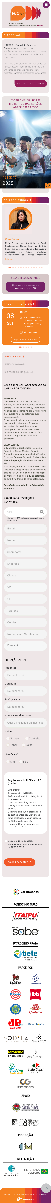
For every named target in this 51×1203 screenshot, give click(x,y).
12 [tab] (40, 268)
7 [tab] (27, 268)
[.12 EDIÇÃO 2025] (25, 149)
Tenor (13, 744)
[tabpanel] (25, 233)
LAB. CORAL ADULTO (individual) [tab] (18, 372)
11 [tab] (37, 268)
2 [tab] (13, 268)
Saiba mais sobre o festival (30, 83)
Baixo (29, 744)
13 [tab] (42, 268)
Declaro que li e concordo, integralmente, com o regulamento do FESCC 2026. (25, 844)
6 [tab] (24, 268)
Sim (12, 761)
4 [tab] (19, 268)
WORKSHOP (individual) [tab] (14, 364)
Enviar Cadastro (18, 862)
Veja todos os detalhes (25, 339)
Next (46, 152)
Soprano (15, 738)
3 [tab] (16, 268)
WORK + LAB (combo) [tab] (14, 356)
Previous (5, 152)
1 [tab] (9, 268)
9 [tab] (32, 268)
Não (25, 761)
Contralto (34, 738)
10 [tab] (34, 268)
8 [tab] (29, 268)
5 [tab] (21, 268)
